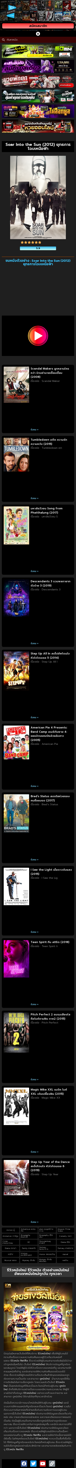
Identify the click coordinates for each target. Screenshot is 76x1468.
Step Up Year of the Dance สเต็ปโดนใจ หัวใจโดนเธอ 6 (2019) (50, 1166)
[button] (38, 34)
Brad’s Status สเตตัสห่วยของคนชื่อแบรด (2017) (50, 798)
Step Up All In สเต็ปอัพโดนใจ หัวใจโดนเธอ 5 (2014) (50, 656)
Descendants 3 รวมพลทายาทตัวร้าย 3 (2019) (50, 583)
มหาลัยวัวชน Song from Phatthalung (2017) (47, 510)
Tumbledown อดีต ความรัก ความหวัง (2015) (49, 442)
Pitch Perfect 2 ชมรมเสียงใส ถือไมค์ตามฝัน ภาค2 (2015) (50, 1016)
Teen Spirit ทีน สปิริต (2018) (50, 942)
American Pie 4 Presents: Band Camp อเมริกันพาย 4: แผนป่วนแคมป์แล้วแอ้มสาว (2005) (49, 734)
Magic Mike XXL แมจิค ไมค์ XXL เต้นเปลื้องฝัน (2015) (49, 1092)
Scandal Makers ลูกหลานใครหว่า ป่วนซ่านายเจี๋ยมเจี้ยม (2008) (50, 373)
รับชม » (35, 429)
